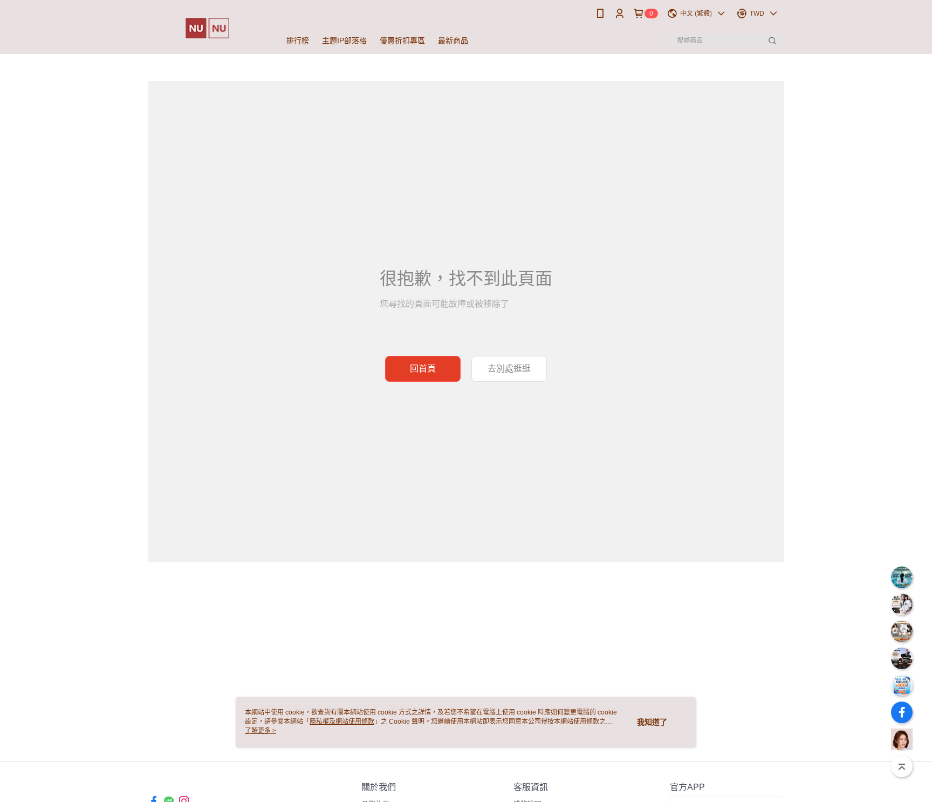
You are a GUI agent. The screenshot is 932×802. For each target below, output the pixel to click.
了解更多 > (260, 730)
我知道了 (652, 722)
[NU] (208, 28)
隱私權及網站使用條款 (342, 721)
